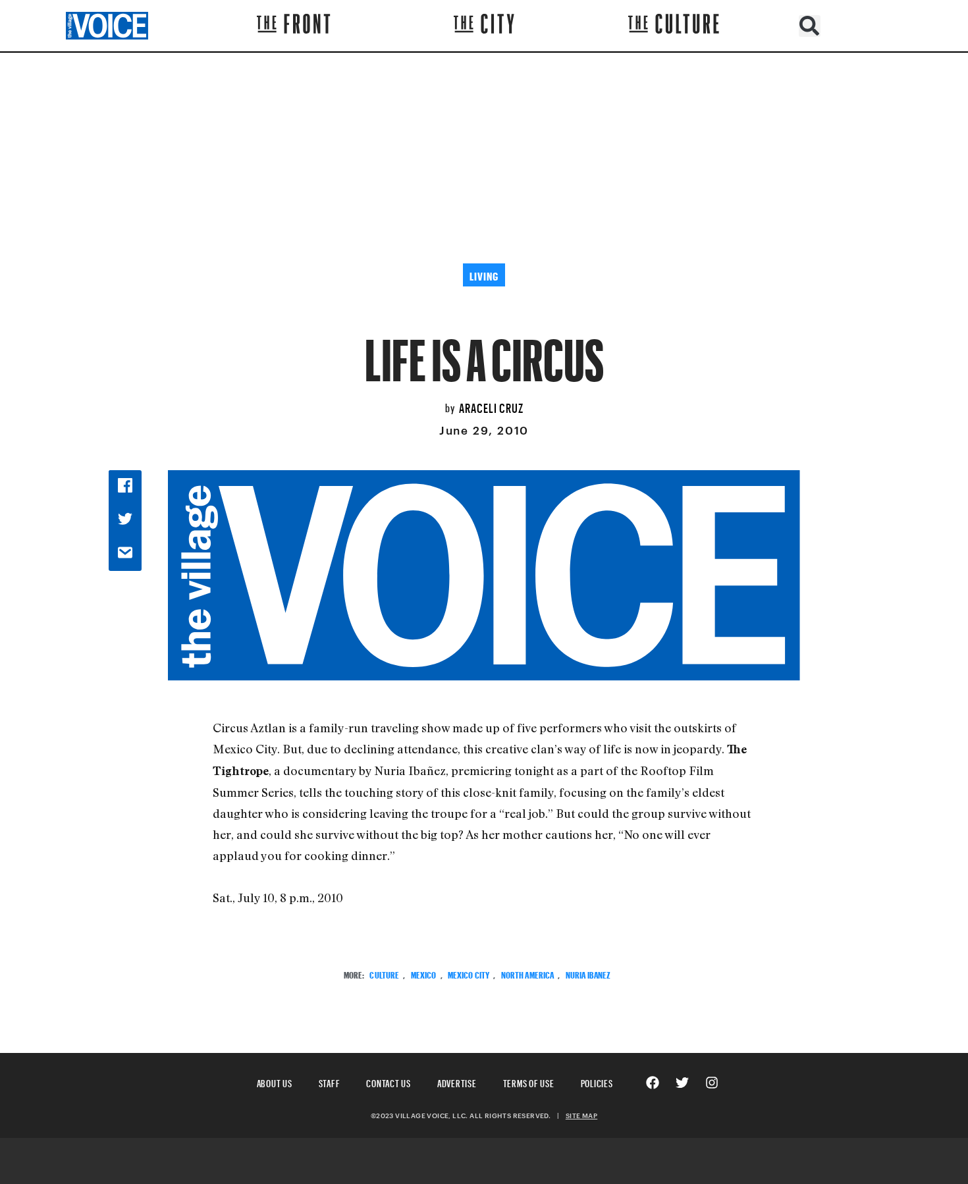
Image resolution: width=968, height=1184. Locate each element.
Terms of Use (528, 1081)
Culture (384, 974)
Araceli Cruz (491, 406)
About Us (274, 1081)
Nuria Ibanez (588, 974)
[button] (809, 26)
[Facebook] (652, 1082)
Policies (597, 1081)
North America (527, 974)
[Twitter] (682, 1082)
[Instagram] (712, 1082)
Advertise (457, 1081)
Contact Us (388, 1081)
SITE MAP (581, 1115)
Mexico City (469, 974)
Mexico (424, 974)
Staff (329, 1081)
